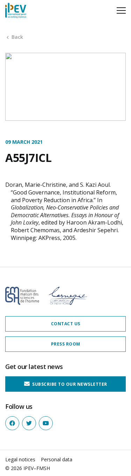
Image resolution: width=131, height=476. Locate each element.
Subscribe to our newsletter (69, 384)
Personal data (56, 459)
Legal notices (20, 459)
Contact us (65, 324)
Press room (65, 344)
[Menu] (121, 10)
